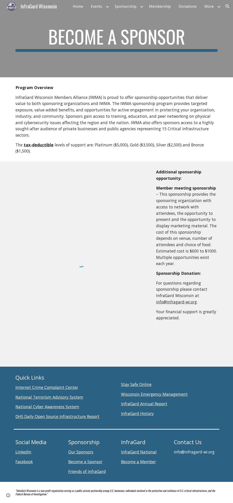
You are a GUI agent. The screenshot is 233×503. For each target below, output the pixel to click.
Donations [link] (188, 6)
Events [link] (96, 6)
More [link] (209, 6)
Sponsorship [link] (126, 6)
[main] (117, 39)
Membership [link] (160, 6)
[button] (227, 6)
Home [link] (78, 6)
